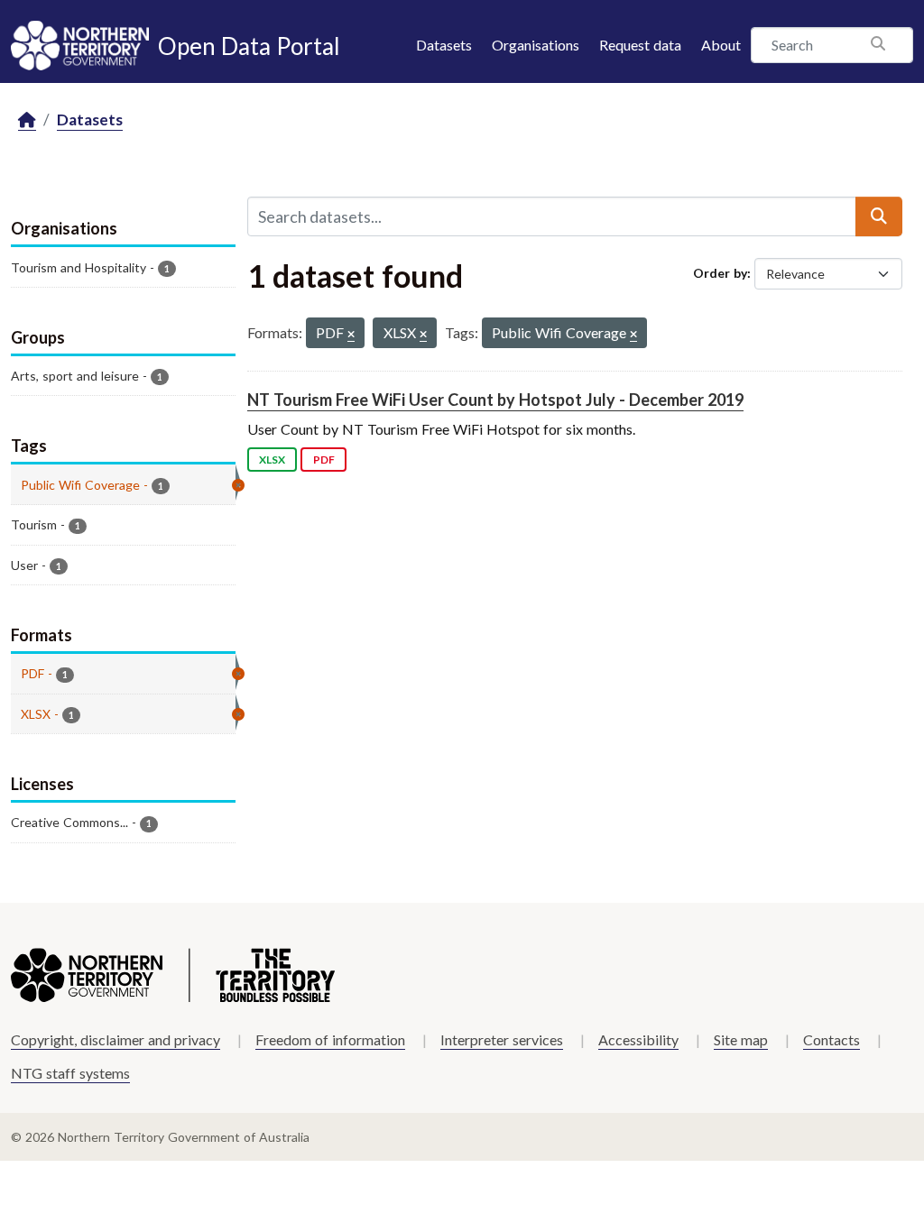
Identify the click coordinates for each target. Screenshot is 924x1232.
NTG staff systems (70, 1072)
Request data (640, 44)
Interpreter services (501, 1039)
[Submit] (878, 216)
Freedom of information (330, 1039)
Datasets (444, 44)
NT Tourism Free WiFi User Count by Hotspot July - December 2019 (495, 399)
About (721, 44)
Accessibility (638, 1039)
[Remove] (351, 335)
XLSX (272, 459)
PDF (324, 459)
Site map (741, 1039)
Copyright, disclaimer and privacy (115, 1039)
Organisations (535, 44)
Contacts (831, 1039)
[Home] (27, 120)
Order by (720, 272)
